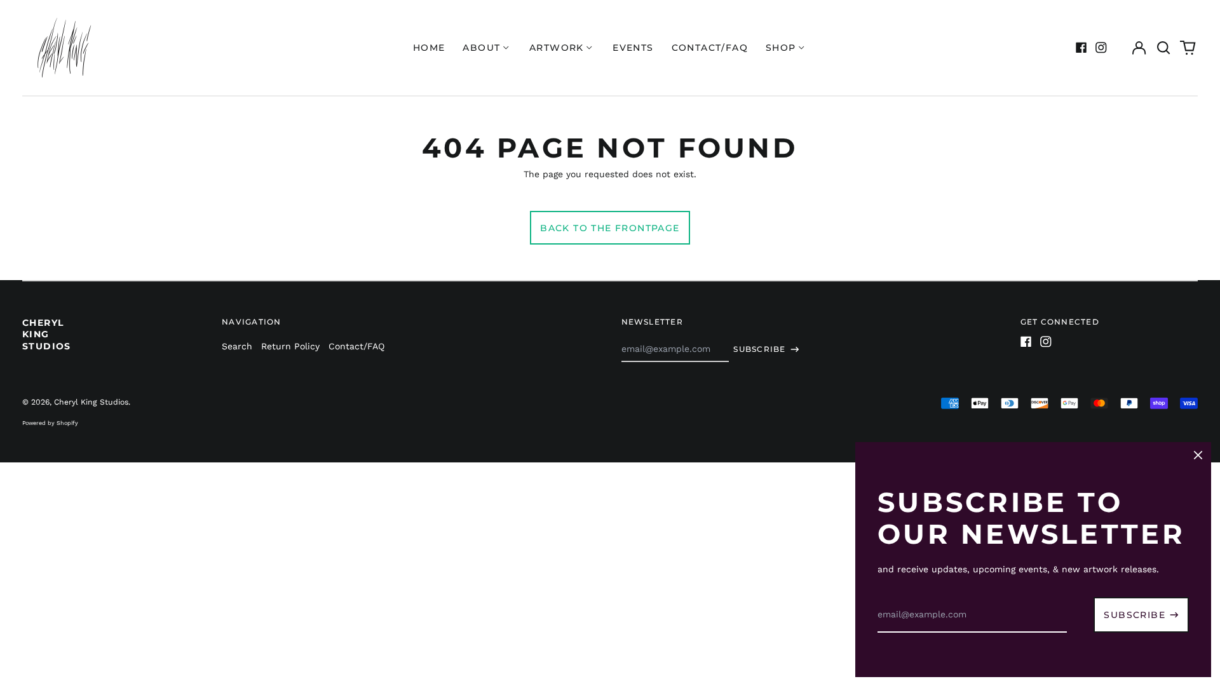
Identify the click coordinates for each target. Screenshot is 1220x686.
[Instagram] (1101, 47)
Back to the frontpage (609, 228)
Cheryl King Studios (46, 334)
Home (429, 47)
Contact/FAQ (710, 47)
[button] (1163, 47)
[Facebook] (1081, 47)
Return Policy (290, 346)
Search (237, 346)
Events (633, 47)
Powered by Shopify (50, 423)
